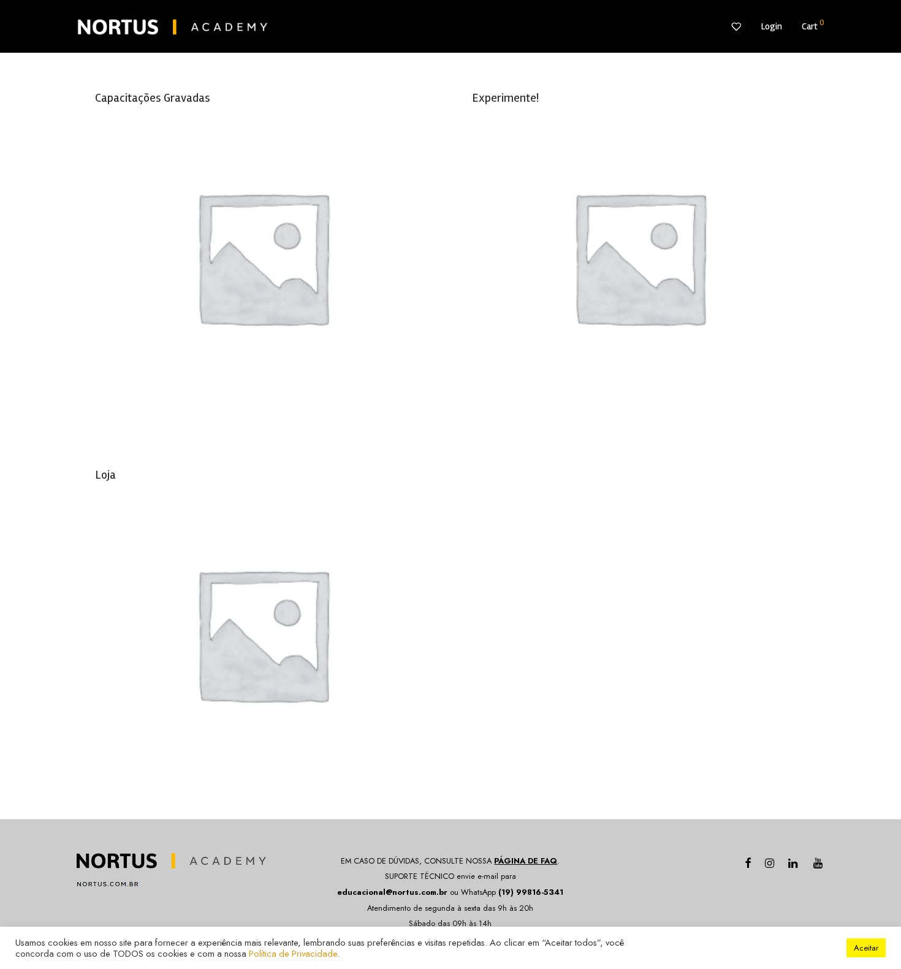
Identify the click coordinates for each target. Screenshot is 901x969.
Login (771, 26)
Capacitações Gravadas (152, 97)
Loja (105, 474)
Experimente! (505, 97)
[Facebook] (748, 862)
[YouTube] (818, 862)
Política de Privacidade (293, 953)
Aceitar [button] (866, 948)
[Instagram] (769, 862)
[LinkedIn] (793, 862)
